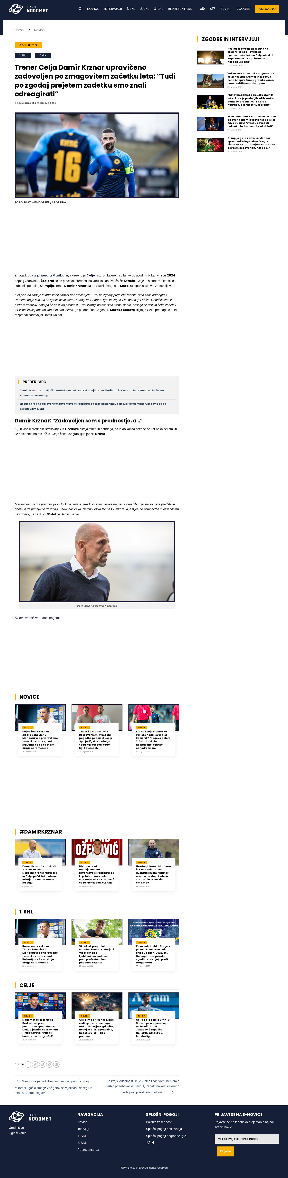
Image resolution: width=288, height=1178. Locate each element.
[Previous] (9, 733)
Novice (93, 8)
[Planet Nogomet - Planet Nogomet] (28, 9)
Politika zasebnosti (159, 1122)
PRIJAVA (225, 1151)
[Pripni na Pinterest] (49, 1064)
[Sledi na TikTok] (153, 1143)
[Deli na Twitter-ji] (35, 1064)
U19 (202, 8)
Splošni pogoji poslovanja (164, 1129)
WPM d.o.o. (127, 1167)
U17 (212, 8)
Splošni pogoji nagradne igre (166, 1136)
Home (19, 30)
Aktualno (267, 8)
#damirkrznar (28, 45)
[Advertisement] (97, 239)
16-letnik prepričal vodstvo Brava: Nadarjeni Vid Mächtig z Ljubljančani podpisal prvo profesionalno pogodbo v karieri (96, 954)
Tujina (226, 8)
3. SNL (158, 8)
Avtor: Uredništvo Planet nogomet (38, 618)
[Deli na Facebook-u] (28, 1064)
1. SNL (131, 8)
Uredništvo (16, 1127)
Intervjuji (113, 8)
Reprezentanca (181, 8)
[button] (80, 9)
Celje (42, 55)
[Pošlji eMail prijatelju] (42, 1064)
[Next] (184, 733)
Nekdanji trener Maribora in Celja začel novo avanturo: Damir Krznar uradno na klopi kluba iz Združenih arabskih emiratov (153, 874)
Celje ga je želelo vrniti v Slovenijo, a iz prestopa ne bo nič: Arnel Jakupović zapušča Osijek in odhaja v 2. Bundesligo (152, 1028)
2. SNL (144, 8)
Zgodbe (243, 8)
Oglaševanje (17, 1133)
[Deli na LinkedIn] (56, 1064)
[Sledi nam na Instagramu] (148, 1143)
